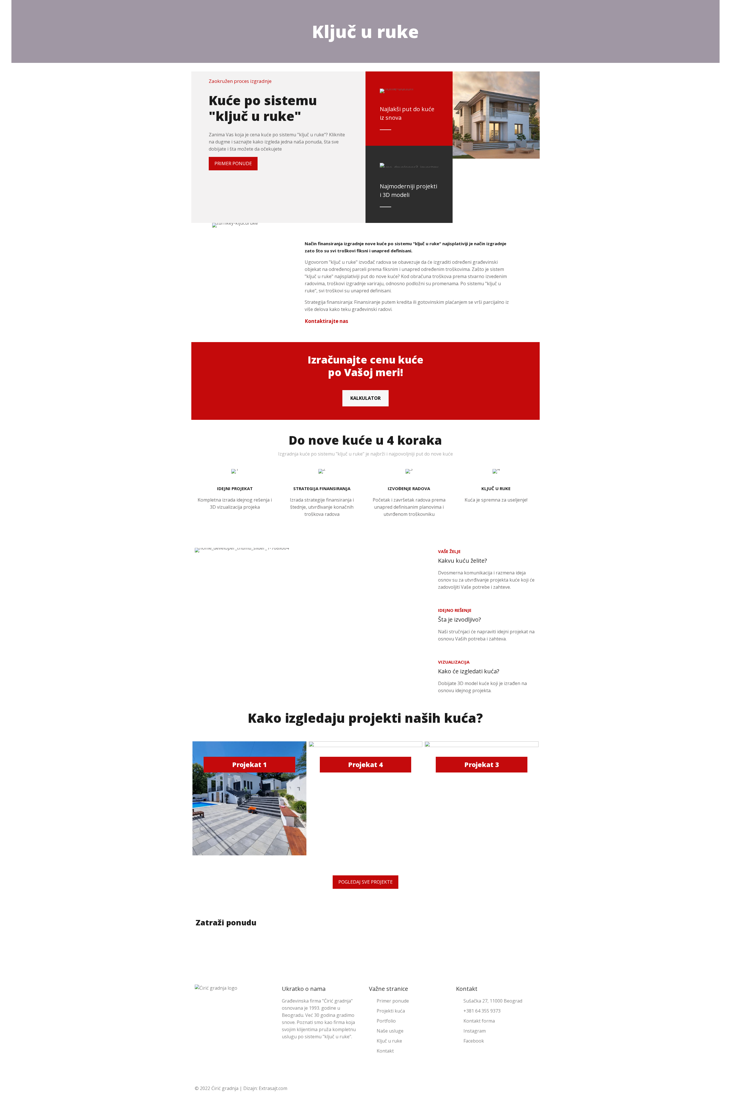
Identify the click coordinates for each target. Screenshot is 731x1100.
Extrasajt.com (273, 1088)
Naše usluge (390, 1031)
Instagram (474, 1031)
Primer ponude (393, 1001)
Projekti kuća (391, 1011)
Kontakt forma (479, 1021)
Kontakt (385, 1051)
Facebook (473, 1041)
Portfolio (386, 1021)
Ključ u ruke (389, 1041)
